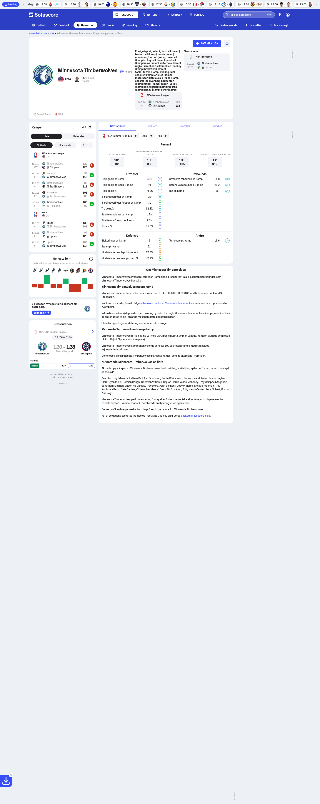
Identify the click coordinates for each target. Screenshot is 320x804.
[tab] (117, 126)
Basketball (87, 25)
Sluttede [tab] (41, 145)
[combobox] (87, 127)
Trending (12, 4)
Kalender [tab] (78, 136)
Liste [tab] (47, 136)
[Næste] (316, 4)
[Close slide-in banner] (11, 775)
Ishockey (132, 25)
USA (45, 33)
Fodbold (41, 25)
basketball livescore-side (195, 415)
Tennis (110, 25)
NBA (52, 33)
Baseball (64, 25)
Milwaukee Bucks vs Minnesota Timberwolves (167, 303)
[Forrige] (24, 4)
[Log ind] (287, 14)
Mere (151, 25)
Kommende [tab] (65, 145)
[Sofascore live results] (43, 15)
